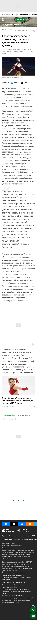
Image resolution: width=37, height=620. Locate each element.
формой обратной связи (10, 602)
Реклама (17, 539)
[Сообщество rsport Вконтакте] (22, 524)
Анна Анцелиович (24, 415)
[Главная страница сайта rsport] (12, 19)
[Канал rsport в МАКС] (6, 524)
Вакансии (5, 548)
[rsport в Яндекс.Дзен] (14, 524)
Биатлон (27, 536)
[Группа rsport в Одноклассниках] (30, 524)
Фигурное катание (9, 415)
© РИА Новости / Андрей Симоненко (12, 77)
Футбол (4, 536)
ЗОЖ (33, 536)
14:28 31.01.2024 (7, 29)
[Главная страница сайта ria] (2, 19)
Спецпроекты (7, 539)
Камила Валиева (8, 419)
